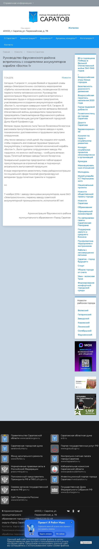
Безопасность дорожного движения (85, 89)
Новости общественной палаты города (85, 194)
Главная (6, 52)
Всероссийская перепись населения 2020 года (86, 99)
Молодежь (83, 172)
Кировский (83, 322)
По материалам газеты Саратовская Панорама (86, 222)
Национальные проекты (85, 186)
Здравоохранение (86, 130)
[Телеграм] (79, 511)
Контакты (8, 45)
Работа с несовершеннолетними (86, 252)
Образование (85, 207)
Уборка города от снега (86, 270)
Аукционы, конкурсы (65, 38)
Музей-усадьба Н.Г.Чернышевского (86, 178)
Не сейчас (60, 534)
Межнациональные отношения (86, 166)
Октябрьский (84, 331)
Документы (45, 38)
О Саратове (9, 38)
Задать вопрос (46, 534)
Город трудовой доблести (86, 108)
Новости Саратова (35, 52)
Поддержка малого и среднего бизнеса (84, 233)
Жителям (73, 28)
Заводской (83, 318)
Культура (82, 161)
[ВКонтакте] (69, 511)
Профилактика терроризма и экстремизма (85, 243)
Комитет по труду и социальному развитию (84, 139)
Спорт (81, 265)
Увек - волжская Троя (86, 277)
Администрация (27, 38)
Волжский (83, 310)
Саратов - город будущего (86, 260)
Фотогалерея (86, 38)
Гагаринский (84, 314)
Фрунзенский (85, 335)
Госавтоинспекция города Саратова (86, 116)
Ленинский (83, 326)
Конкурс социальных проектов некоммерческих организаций (86, 152)
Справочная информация (17, 3)
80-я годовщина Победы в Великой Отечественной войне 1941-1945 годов (86, 64)
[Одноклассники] (74, 511)
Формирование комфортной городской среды (86, 287)
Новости (18, 52)
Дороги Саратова (83, 123)
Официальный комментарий (85, 212)
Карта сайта (19, 526)
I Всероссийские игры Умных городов (86, 79)
